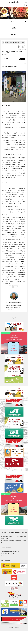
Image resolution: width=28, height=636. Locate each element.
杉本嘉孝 (4, 54)
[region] (14, 12)
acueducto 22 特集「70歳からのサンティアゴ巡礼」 (15, 42)
